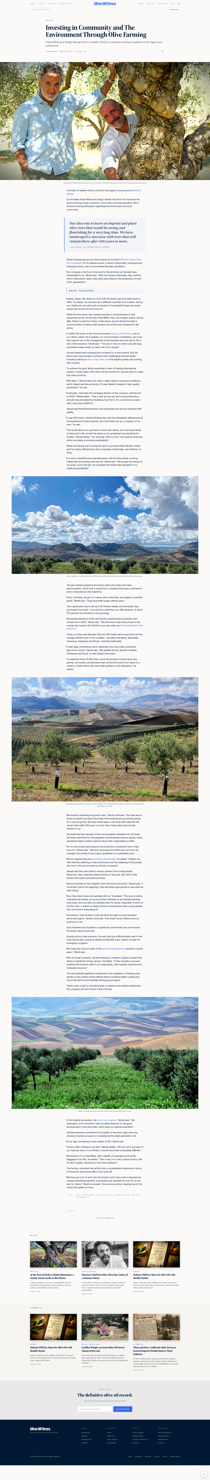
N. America (138, 1344)
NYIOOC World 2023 (104, 1195)
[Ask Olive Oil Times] (204, 1474)
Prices (109, 1433)
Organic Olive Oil (123, 1195)
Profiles (50, 20)
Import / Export (112, 1439)
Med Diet (84, 1436)
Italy (78, 1195)
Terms (165, 1456)
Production (65, 3)
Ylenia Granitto (52, 51)
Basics (141, 3)
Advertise (148, 1456)
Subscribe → (175, 9)
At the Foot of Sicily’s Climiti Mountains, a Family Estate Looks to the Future (52, 1276)
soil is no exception (106, 1120)
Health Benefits (138, 1436)
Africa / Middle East (91, 1344)
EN (174, 3)
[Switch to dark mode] (179, 3)
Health (42, 3)
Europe (136, 1271)
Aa (85, 51)
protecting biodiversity (103, 859)
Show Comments (106, 1218)
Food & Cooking (89, 1271)
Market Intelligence (164, 1433)
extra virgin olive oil (97, 359)
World (33, 3)
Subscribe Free (122, 1409)
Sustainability (82, 1197)
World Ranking (163, 1436)
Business (52, 3)
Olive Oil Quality (138, 1433)
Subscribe (138, 1456)
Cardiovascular (86, 1439)
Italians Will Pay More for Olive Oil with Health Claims (154, 1276)
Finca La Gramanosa (121, 333)
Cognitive (84, 1443)
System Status (175, 1456)
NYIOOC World (88, 1195)
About (130, 1456)
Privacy (157, 1456)
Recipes (150, 3)
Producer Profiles (86, 291)
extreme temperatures (113, 948)
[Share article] (162, 51)
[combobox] (100, 9)
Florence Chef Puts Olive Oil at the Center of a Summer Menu (105, 1276)
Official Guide (162, 1439)
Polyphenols (85, 1433)
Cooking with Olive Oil (140, 1439)
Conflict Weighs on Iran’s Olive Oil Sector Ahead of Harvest (103, 1349)
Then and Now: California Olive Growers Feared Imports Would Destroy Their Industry (154, 1351)
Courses (162, 3)
